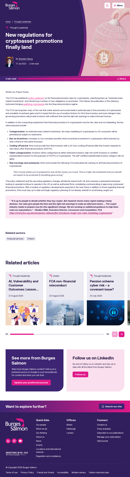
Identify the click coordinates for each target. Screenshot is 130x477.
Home (8, 22)
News (38, 441)
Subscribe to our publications (110, 433)
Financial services (15, 238)
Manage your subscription (109, 437)
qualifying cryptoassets (33, 104)
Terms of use (12, 472)
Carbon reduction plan (99, 472)
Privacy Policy (27, 472)
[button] (22, 334)
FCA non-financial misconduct (62, 283)
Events (39, 445)
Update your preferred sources (31, 382)
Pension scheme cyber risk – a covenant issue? (102, 285)
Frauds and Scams (45, 472)
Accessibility (63, 472)
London (70, 433)
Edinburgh (71, 429)
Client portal (102, 441)
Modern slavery (79, 472)
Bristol (69, 424)
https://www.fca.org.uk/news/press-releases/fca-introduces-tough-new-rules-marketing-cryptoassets (60, 213)
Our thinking (41, 433)
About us (40, 437)
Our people (41, 424)
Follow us (80, 374)
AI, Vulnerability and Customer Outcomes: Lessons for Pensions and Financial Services (23, 289)
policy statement (36, 98)
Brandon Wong (26, 59)
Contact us (102, 424)
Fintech (30, 238)
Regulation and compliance (48, 456)
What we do (41, 429)
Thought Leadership (22, 22)
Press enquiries (104, 429)
